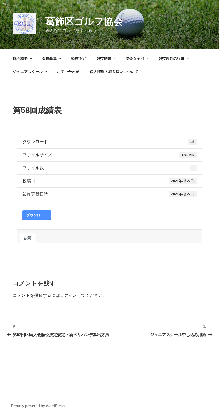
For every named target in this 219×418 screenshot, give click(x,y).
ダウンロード (36, 215)
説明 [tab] (27, 238)
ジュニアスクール (28, 71)
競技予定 (78, 58)
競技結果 (103, 58)
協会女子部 (135, 58)
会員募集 (49, 58)
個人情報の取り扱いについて (114, 71)
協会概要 (20, 58)
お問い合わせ (68, 71)
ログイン (68, 295)
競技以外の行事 (171, 58)
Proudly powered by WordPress (38, 406)
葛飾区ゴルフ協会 (84, 21)
